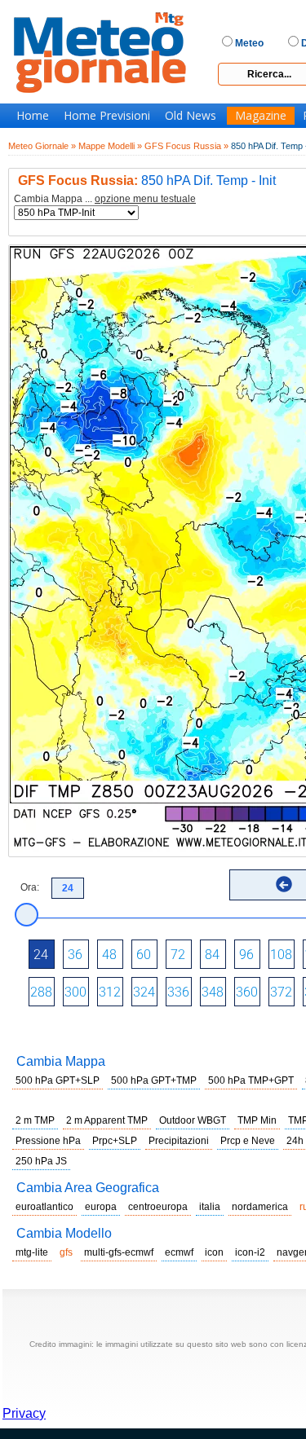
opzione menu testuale (145, 199)
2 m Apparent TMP (107, 1120)
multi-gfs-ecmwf (118, 1252)
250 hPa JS (41, 1161)
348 (213, 992)
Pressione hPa (48, 1140)
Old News (190, 115)
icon (214, 1252)
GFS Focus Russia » (186, 146)
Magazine (260, 115)
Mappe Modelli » (110, 146)
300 (75, 992)
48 (109, 954)
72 (178, 954)
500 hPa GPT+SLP (58, 1080)
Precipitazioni (179, 1140)
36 (75, 954)
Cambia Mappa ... (105, 199)
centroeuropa (158, 1206)
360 (247, 992)
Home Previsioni (107, 115)
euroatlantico (44, 1206)
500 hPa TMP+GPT (251, 1080)
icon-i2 (250, 1252)
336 (178, 992)
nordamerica (260, 1206)
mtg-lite (32, 1252)
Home (32, 115)
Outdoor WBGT (192, 1120)
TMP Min (257, 1120)
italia (209, 1206)
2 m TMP (35, 1120)
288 (41, 992)
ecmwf (179, 1252)
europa (101, 1206)
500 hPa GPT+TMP (154, 1080)
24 (40, 954)
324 (144, 992)
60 (143, 954)
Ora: (29, 887)
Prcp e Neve (247, 1140)
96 (246, 954)
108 (281, 954)
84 (212, 954)
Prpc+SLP (114, 1140)
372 (281, 992)
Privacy (24, 1413)
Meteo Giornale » (42, 146)
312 (110, 992)
